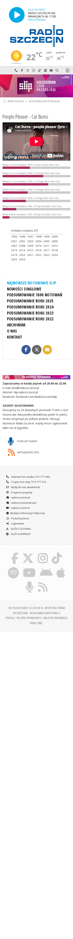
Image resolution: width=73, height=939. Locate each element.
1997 (30, 236)
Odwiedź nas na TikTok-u (39, 70)
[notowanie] (36, 377)
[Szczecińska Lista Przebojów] (36, 85)
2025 (14, 259)
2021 (30, 255)
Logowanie (17, 523)
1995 (14, 236)
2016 (38, 250)
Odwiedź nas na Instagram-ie (34, 70)
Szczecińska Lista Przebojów (44, 101)
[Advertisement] (36, 673)
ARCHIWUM (16, 325)
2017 (46, 250)
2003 (30, 241)
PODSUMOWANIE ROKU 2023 (30, 313)
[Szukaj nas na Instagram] (43, 553)
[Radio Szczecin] (36, 36)
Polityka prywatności (29, 618)
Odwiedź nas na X (28, 70)
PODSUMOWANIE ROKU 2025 (30, 301)
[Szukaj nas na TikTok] (57, 553)
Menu (67, 70)
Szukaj (57, 70)
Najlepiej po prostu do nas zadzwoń (16, 70)
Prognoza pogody (21, 492)
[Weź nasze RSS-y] (43, 582)
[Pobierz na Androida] (46, 567)
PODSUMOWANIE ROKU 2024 (30, 307)
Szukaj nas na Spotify (45, 70)
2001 (14, 241)
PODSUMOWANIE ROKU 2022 (30, 319)
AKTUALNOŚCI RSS (28, 452)
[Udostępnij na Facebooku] (26, 349)
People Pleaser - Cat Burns (25, 116)
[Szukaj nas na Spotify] (13, 567)
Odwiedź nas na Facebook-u (22, 70)
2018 (55, 250)
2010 (38, 245)
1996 (22, 236)
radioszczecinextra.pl (23, 502)
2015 (30, 250)
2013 (14, 250)
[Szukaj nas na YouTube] (29, 567)
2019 (14, 255)
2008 (22, 245)
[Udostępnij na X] (36, 349)
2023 (46, 255)
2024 (55, 255)
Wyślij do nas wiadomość (51, 70)
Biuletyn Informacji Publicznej (27, 513)
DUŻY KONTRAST (20, 534)
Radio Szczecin (16, 101)
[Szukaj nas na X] (28, 553)
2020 (22, 255)
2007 (14, 245)
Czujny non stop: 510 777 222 (28, 482)
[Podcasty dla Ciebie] (29, 582)
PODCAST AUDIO (27, 441)
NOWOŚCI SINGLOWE (24, 289)
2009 (30, 245)
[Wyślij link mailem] (47, 349)
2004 (38, 241)
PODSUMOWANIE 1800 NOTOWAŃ (34, 294)
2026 (22, 259)
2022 (38, 255)
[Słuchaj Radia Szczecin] (16, 15)
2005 (46, 241)
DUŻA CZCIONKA (20, 528)
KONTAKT (14, 337)
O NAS (12, 331)
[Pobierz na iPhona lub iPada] (61, 567)
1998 (38, 236)
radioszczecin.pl (20, 497)
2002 (22, 241)
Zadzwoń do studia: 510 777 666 (30, 476)
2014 (22, 250)
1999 (46, 236)
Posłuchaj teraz (19, 518)
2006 (55, 241)
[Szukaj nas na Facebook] (14, 553)
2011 (46, 245)
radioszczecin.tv (20, 508)
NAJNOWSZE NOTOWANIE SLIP (31, 283)
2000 (55, 236)
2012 (55, 245)
